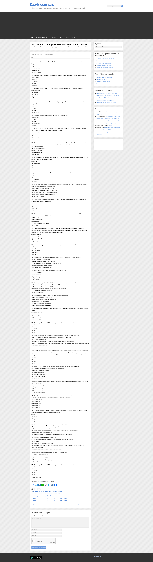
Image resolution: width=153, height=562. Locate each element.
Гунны (110, 125)
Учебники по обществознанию (104, 65)
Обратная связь (70, 37)
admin (34, 54)
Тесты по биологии (101, 83)
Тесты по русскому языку (103, 81)
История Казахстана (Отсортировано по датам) (46, 493)
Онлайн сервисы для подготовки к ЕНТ (107, 93)
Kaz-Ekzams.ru (42, 4)
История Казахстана (42, 37)
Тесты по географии (102, 79)
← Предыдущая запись (37, 504)
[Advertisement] (76, 24)
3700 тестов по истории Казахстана (41, 57)
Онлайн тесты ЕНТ (57, 37)
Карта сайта (97, 556)
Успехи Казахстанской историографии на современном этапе (50, 497)
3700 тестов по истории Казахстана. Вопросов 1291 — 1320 (50, 498)
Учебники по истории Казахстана (105, 58)
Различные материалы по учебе (105, 67)
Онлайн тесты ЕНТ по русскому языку (106, 102)
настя (98, 132)
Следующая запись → (84, 504)
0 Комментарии (49, 54)
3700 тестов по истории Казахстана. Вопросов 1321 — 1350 (50, 500)
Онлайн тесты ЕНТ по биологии (105, 98)
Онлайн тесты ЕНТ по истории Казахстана (108, 95)
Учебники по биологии (102, 61)
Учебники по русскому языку (104, 63)
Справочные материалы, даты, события (44, 495)
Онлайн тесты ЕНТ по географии (105, 100)
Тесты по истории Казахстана (104, 77)
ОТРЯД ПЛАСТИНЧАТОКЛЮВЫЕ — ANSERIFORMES (47, 491)
